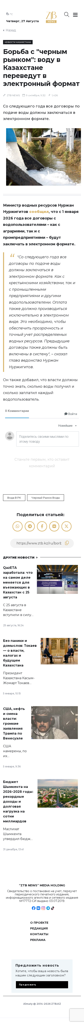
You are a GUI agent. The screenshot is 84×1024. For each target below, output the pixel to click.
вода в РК (14, 497)
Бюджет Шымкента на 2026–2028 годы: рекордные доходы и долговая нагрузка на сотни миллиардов (18, 801)
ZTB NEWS (13, 95)
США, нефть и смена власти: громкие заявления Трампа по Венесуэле (14, 723)
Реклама (37, 940)
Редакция (39, 928)
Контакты (39, 934)
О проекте (39, 922)
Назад (11, 30)
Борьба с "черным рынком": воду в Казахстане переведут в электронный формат (41, 68)
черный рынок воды (45, 497)
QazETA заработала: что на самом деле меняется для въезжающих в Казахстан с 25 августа (18, 582)
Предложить (27, 984)
